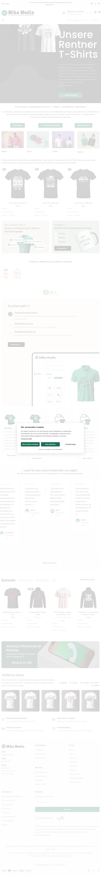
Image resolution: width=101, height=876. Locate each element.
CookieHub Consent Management (53, 449)
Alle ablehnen (50, 444)
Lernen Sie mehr (26, 439)
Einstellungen (70, 444)
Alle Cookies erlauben (30, 444)
